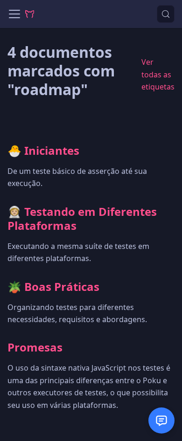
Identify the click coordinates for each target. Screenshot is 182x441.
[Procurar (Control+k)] (166, 14)
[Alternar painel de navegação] (14, 14)
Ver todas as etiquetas (158, 74)
